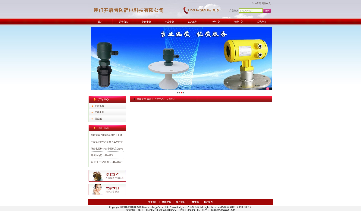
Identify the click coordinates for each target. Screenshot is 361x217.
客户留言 (208, 202)
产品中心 (159, 99)
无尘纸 (98, 118)
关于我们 (152, 202)
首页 (149, 99)
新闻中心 (166, 202)
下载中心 (194, 202)
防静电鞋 (99, 112)
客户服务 (180, 202)
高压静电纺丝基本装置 (102, 155)
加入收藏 (256, 3)
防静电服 (99, 106)
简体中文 (266, 3)
